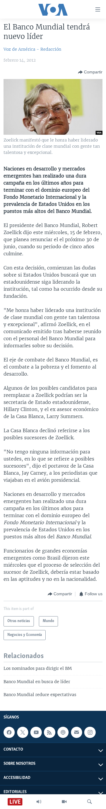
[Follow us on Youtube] (36, 732)
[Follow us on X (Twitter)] (22, 732)
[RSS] (49, 732)
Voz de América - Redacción (32, 49)
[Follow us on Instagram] (89, 732)
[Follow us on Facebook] (9, 732)
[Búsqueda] (89, 801)
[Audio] (39, 801)
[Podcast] (63, 732)
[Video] (64, 801)
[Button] (90, 72)
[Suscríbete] (76, 732)
